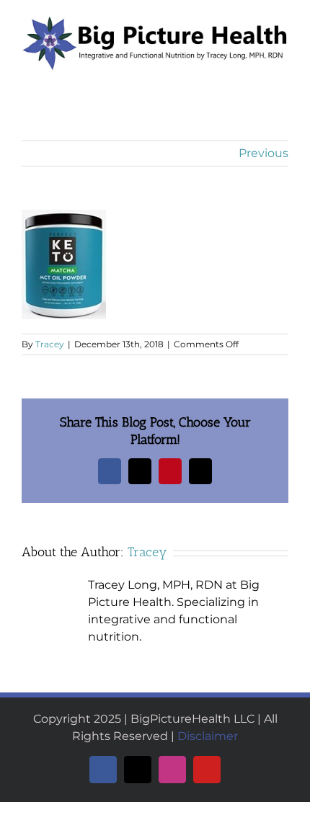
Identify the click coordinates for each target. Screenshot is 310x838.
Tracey (49, 344)
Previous (263, 153)
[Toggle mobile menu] (282, 78)
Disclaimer (207, 736)
